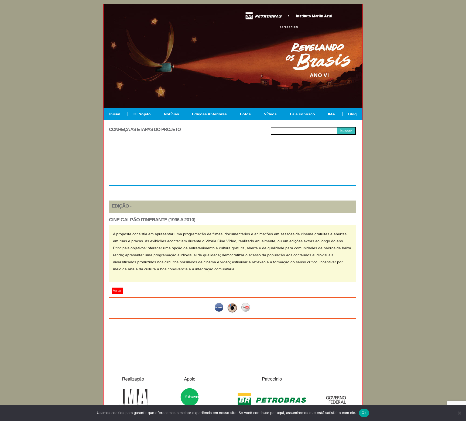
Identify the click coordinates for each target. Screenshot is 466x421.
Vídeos (270, 114)
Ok (364, 412)
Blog (352, 114)
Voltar (117, 291)
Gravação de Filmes (281, 167)
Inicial (114, 114)
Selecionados (183, 165)
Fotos (245, 114)
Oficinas (232, 165)
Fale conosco (302, 114)
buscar (346, 131)
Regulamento (133, 165)
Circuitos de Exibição (331, 167)
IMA (331, 114)
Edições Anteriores (209, 114)
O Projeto (142, 114)
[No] (459, 413)
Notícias (171, 114)
